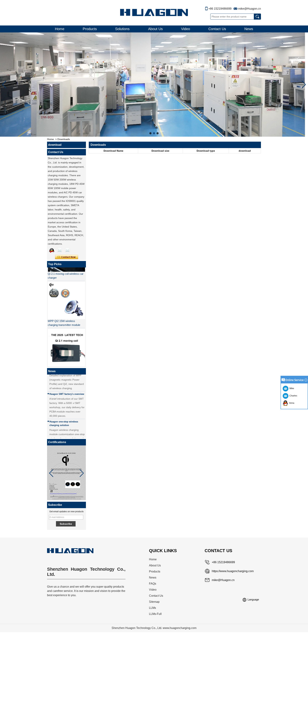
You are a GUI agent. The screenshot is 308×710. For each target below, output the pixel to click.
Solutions (122, 29)
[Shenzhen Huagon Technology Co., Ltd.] (154, 12)
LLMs (152, 607)
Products (90, 29)
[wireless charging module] (154, 84)
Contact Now (66, 257)
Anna (291, 403)
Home (59, 29)
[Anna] (52, 250)
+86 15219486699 (220, 8)
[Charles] (59, 250)
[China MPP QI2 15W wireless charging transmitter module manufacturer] (66, 294)
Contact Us (217, 29)
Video (185, 29)
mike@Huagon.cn (249, 8)
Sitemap (154, 601)
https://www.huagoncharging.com (233, 571)
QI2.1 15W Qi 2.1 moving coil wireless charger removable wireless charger (65, 366)
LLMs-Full (155, 613)
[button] (150, 133)
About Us (155, 29)
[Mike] (67, 250)
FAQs (152, 583)
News (248, 29)
